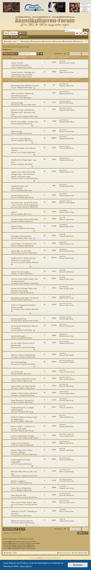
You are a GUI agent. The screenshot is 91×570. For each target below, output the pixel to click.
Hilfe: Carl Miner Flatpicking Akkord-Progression (22, 94)
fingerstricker (17, 253)
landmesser (65, 458)
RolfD (63, 194)
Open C (14, 212)
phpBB (39, 558)
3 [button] (73, 54)
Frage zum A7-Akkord (20, 443)
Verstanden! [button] (78, 565)
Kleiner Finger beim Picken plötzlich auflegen (22, 451)
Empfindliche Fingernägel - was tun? (23, 161)
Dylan (63, 70)
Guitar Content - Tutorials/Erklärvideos (20, 64)
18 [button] (84, 54)
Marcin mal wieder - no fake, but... (25, 121)
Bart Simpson (17, 476)
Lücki (63, 170)
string (63, 136)
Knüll (15, 238)
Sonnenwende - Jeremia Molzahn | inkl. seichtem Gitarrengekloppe (24, 203)
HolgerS (64, 84)
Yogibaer (16, 357)
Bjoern (15, 164)
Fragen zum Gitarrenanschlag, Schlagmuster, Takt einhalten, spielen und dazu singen (23, 174)
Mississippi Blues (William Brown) (25, 85)
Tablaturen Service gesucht (22, 521)
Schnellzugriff (6, 33)
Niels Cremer (65, 296)
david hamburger (18, 336)
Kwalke (16, 412)
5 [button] (79, 54)
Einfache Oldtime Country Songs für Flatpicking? (24, 418)
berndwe (64, 391)
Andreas (64, 120)
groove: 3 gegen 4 (18, 481)
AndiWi (64, 210)
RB (11, 49)
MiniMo (64, 224)
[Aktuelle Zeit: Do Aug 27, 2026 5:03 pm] (86, 41)
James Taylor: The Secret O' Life (23, 244)
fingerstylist (17, 105)
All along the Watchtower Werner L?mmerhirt (24, 327)
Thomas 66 (65, 470)
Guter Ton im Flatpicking (21, 488)
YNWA (15, 421)
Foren (23, 33)
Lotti (15, 97)
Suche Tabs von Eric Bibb (21, 251)
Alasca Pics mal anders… (21, 272)
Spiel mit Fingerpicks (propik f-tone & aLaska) (23, 306)
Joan (15, 133)
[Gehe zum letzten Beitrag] (65, 61)
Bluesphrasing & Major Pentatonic (25, 298)
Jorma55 (16, 523)
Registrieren (25, 37)
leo (63, 519)
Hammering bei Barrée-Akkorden (24, 219)
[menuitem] (77, 33)
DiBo (15, 330)
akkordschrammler (19, 262)
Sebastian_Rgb (18, 283)
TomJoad (16, 347)
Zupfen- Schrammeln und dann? (24, 393)
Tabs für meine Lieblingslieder (23, 355)
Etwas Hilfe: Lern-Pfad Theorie (23, 386)
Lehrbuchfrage (17, 103)
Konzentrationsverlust (20, 195)
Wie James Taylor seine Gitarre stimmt (23, 149)
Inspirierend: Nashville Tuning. (23, 379)
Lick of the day (17, 372)
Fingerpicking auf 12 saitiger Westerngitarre (22, 408)
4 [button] (76, 54)
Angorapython (18, 454)
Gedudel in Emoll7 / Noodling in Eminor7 (24, 512)
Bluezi (63, 249)
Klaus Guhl (17, 152)
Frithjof (15, 221)
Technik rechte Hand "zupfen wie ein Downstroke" (24, 280)
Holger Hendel (18, 116)
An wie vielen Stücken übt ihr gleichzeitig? (23, 344)
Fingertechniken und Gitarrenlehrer (19, 187)
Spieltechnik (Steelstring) (16, 46)
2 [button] (71, 54)
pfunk (15, 87)
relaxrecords (17, 497)
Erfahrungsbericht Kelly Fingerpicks (20, 460)
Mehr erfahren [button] (26, 566)
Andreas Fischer (18, 178)
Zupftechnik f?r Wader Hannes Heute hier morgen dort (23, 259)
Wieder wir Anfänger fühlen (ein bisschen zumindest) (24, 289)
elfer (15, 381)
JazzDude (65, 441)
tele (63, 277)
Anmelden (15, 37)
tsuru (63, 324)
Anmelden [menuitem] (81, 33)
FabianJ (16, 292)
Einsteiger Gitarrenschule (21, 236)
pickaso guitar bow (18, 319)
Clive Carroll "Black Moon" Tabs (23, 502)
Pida (63, 353)
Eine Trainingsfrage (18, 362)
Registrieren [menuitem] (85, 33)
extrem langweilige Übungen (22, 436)
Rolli (15, 123)
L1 (62, 217)
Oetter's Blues (16, 226)
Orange (16, 445)
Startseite (13, 33)
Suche (7, 37)
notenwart (16, 364)
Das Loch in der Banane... (21, 138)
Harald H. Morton (67, 434)
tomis (15, 338)
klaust (15, 140)
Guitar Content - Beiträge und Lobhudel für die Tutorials (23, 73)
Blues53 (16, 228)
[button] (64, 53)
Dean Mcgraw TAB (18, 495)
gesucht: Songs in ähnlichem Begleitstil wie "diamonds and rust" (23, 112)
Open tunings (16, 131)
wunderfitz (65, 91)
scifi (63, 415)
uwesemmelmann (67, 360)
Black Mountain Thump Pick (22, 400)
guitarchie (64, 158)
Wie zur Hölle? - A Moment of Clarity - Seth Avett (23, 427)
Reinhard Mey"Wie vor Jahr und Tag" (24, 472)
